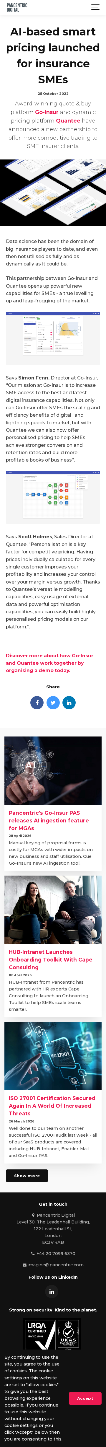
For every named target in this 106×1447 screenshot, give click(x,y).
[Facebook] (37, 702)
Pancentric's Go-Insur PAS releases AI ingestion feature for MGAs (49, 820)
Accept (85, 1398)
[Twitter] (53, 702)
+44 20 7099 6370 (55, 1253)
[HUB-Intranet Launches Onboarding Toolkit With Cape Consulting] (53, 910)
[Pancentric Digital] (17, 7)
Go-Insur (47, 112)
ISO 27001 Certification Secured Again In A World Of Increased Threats (52, 1106)
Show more (27, 1175)
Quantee (68, 121)
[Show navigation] (96, 7)
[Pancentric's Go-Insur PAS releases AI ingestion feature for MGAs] (53, 770)
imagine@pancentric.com (55, 1264)
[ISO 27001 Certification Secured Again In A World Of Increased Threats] (53, 1056)
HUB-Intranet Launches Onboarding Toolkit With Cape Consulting (50, 959)
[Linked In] (69, 702)
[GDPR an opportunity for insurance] (53, 363)
